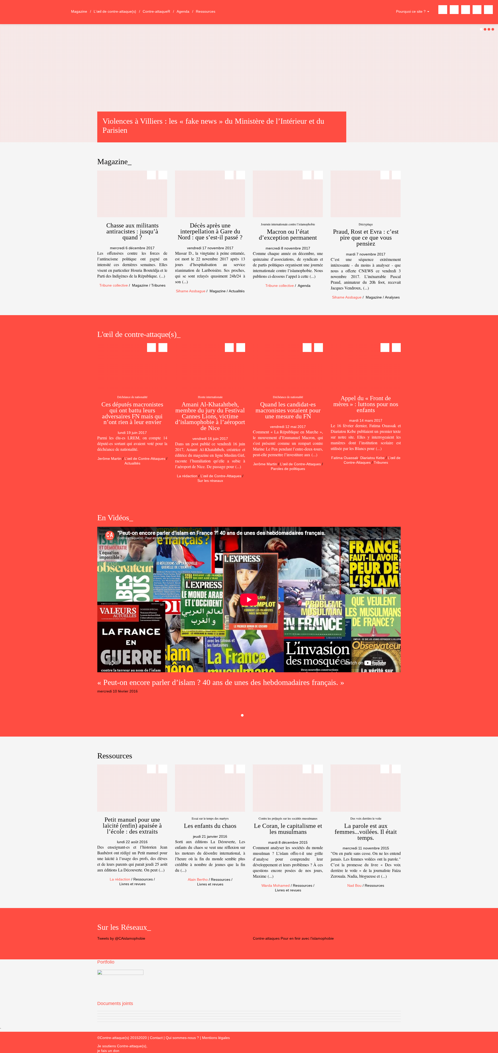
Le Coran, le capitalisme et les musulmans (288, 828)
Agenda (183, 11)
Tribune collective (113, 285)
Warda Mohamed (275, 885)
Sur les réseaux (210, 481)
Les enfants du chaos (210, 825)
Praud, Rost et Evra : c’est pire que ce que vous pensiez (366, 237)
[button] (9, 604)
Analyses (392, 297)
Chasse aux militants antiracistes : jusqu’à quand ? (132, 231)
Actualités (237, 291)
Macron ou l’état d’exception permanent (288, 234)
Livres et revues (132, 884)
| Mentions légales (215, 1038)
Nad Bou (354, 885)
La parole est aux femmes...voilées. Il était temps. (366, 831)
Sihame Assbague (190, 291)
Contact (156, 1038)
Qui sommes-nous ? (183, 1038)
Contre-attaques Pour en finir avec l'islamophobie (293, 938)
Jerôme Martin (109, 458)
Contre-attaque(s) (34, 12)
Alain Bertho (198, 879)
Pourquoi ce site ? (411, 11)
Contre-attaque (156, 11)
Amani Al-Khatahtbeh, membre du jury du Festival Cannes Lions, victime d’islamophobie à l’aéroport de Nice (210, 416)
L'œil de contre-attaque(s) (115, 11)
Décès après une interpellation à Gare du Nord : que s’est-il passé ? (210, 231)
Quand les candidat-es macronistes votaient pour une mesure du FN (288, 410)
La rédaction (187, 476)
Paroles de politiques (288, 469)
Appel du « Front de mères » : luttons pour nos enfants (365, 404)
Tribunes (158, 285)
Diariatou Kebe (372, 458)
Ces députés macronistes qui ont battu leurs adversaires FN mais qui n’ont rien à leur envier (132, 413)
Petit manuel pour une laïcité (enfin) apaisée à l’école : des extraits (132, 825)
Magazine (79, 11)
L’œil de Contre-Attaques (145, 458)
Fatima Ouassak (344, 458)
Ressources (205, 11)
